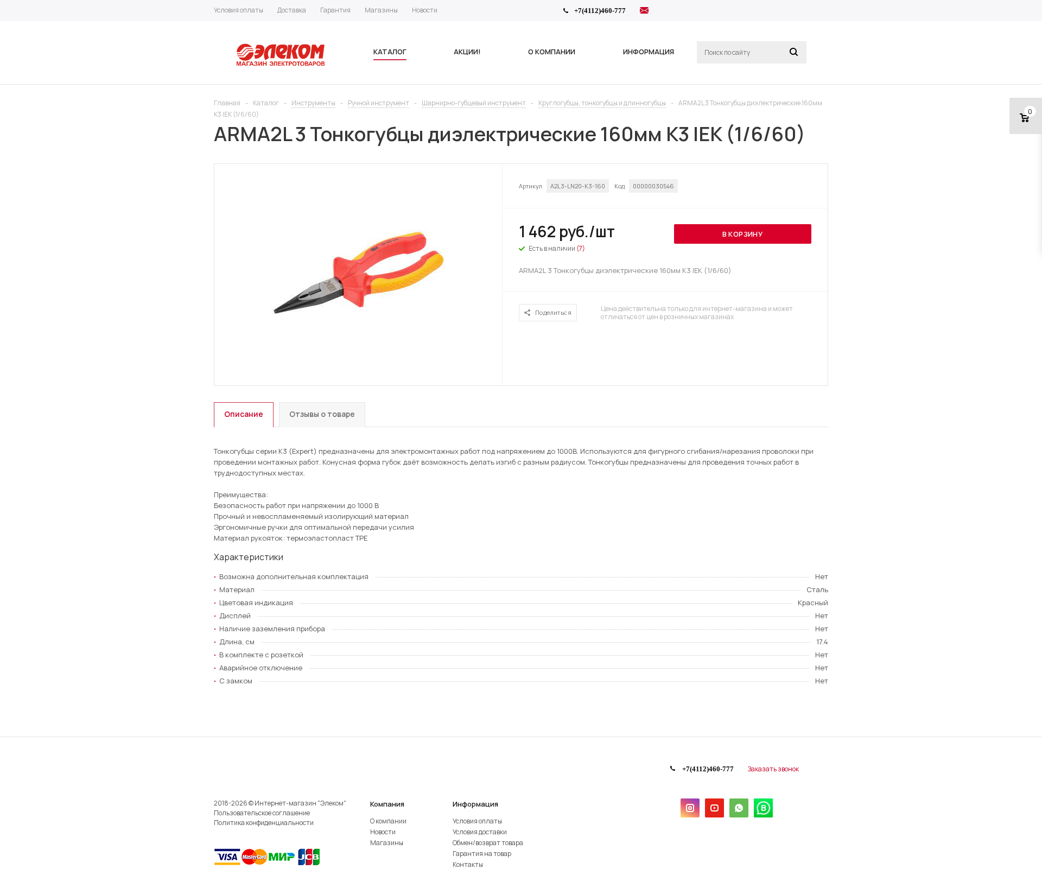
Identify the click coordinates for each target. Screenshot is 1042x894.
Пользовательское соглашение (262, 812)
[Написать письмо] (644, 12)
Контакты (468, 864)
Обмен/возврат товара (488, 842)
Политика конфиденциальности (264, 822)
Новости (383, 831)
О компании (388, 821)
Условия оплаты (477, 821)
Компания (387, 804)
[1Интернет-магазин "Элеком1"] (282, 64)
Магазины (386, 842)
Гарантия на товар (482, 853)
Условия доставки (480, 831)
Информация (475, 804)
